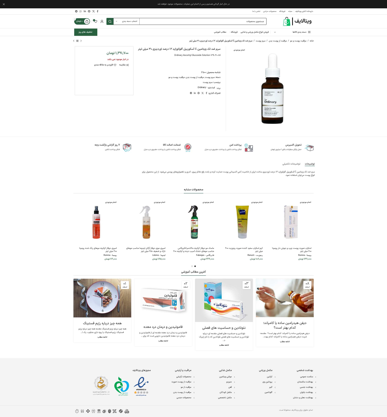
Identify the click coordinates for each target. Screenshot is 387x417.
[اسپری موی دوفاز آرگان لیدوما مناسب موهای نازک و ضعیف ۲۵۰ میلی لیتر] (145, 222)
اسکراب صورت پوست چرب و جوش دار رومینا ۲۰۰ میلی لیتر (291, 250)
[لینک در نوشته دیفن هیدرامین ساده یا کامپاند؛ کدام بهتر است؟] (285, 298)
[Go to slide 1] (195, 266)
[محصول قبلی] (81, 41)
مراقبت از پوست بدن (278, 41)
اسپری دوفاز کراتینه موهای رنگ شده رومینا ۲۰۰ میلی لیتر (98, 250)
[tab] (310, 164)
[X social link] (93, 11)
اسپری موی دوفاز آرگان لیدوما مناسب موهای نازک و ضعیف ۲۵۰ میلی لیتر (145, 250)
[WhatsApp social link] (81, 11)
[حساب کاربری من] (102, 21)
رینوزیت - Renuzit (255, 255)
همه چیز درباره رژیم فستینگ (102, 323)
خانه (312, 41)
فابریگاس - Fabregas (205, 255)
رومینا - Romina (304, 255)
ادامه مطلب (285, 341)
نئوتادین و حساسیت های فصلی (224, 327)
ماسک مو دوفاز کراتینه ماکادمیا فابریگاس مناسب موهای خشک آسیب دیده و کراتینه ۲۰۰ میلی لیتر (193, 251)
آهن (230, 387)
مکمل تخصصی (225, 397)
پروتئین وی (267, 381)
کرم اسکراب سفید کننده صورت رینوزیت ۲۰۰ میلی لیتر (244, 250)
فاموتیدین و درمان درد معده (163, 327)
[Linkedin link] (85, 11)
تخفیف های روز (85, 32)
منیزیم (229, 381)
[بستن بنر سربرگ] (4, 4)
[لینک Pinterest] (89, 11)
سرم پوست (260, 41)
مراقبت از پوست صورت (181, 381)
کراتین (269, 376)
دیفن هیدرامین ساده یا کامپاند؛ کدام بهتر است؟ (284, 325)
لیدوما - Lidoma (158, 255)
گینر (270, 387)
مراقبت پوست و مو (298, 41)
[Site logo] (298, 21)
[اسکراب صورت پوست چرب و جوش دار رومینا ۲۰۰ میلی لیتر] (291, 222)
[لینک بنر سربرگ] (193, 4)
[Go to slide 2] (192, 266)
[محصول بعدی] (74, 41)
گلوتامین (268, 392)
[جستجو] (109, 21)
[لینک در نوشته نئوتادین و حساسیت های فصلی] (224, 300)
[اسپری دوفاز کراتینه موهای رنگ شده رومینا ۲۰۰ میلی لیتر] (96, 222)
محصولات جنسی (184, 397)
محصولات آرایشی (183, 376)
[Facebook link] (97, 11)
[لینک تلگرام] (76, 11)
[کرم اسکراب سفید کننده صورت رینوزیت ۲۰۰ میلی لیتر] (242, 222)
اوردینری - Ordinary (206, 87)
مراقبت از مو (186, 387)
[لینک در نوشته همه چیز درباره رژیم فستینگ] (102, 298)
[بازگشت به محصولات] (77, 41)
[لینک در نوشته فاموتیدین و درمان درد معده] (163, 300)
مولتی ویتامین (225, 376)
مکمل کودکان (226, 392)
